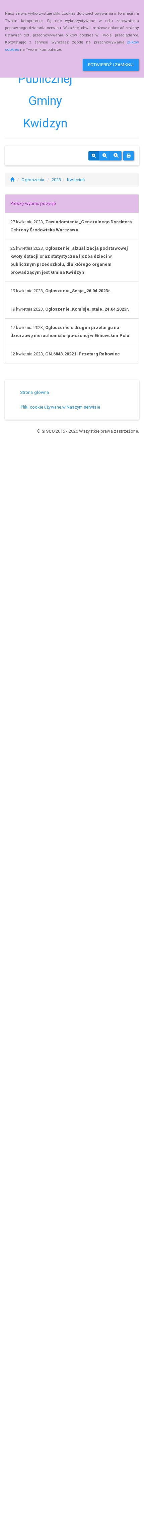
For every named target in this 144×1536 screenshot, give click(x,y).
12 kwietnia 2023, (65, 353)
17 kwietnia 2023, (69, 331)
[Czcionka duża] (116, 155)
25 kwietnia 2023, (69, 260)
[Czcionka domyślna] (93, 155)
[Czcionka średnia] (104, 155)
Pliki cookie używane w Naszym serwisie (60, 407)
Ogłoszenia (32, 179)
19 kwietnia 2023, (60, 290)
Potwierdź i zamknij (111, 64)
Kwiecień (76, 179)
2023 (56, 179)
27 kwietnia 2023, (71, 225)
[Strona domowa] (12, 179)
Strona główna (34, 392)
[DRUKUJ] (128, 155)
